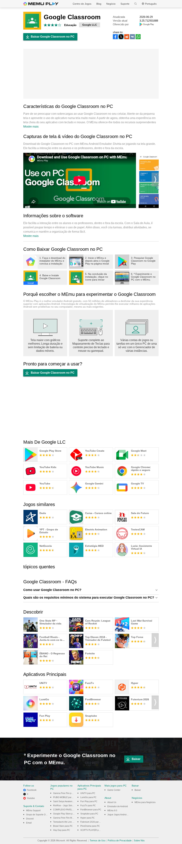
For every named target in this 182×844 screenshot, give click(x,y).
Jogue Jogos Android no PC (120, 814)
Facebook (31, 790)
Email (29, 823)
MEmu (40, 4)
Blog (98, 3)
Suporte (125, 3)
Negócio (111, 3)
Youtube (31, 798)
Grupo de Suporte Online (38, 814)
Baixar (136, 758)
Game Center (113, 790)
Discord (30, 818)
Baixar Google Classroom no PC (52, 36)
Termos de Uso (97, 840)
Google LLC (89, 24)
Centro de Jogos (82, 3)
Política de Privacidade (120, 840)
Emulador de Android (117, 806)
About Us (111, 802)
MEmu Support (33, 810)
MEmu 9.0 (112, 810)
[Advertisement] (91, 74)
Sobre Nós (139, 840)
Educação (70, 25)
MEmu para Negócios (145, 802)
